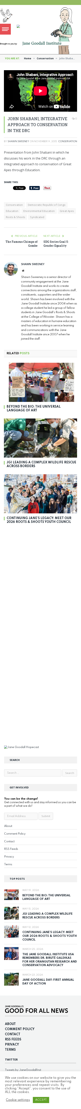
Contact (9, 841)
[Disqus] (40, 582)
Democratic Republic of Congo (47, 205)
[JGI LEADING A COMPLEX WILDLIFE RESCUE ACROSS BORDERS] (40, 438)
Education (12, 211)
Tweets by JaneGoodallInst (23, 1070)
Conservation (67, 141)
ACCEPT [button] (41, 1100)
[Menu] (5, 29)
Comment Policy (15, 833)
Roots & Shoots (15, 217)
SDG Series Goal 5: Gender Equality (55, 243)
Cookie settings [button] (18, 1100)
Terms (8, 864)
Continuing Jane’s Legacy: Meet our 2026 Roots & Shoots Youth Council (49, 936)
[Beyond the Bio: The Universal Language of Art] (40, 382)
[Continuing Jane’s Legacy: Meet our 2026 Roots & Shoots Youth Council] (40, 493)
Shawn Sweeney (18, 141)
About (8, 826)
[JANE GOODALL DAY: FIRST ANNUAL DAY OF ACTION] (11, 979)
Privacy (9, 856)
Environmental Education (39, 211)
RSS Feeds (11, 849)
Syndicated (37, 217)
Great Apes (67, 211)
